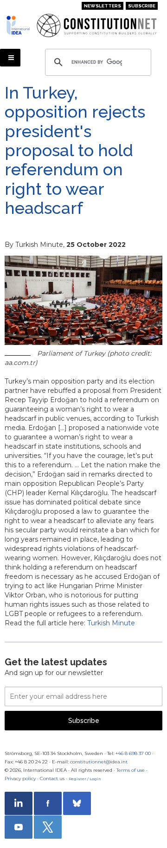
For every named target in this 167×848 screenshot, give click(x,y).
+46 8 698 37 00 (133, 753)
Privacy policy (20, 778)
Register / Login (85, 778)
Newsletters (102, 5)
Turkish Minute (111, 623)
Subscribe (141, 5)
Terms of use (130, 770)
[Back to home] (17, 25)
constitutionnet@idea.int (99, 762)
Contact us (52, 778)
